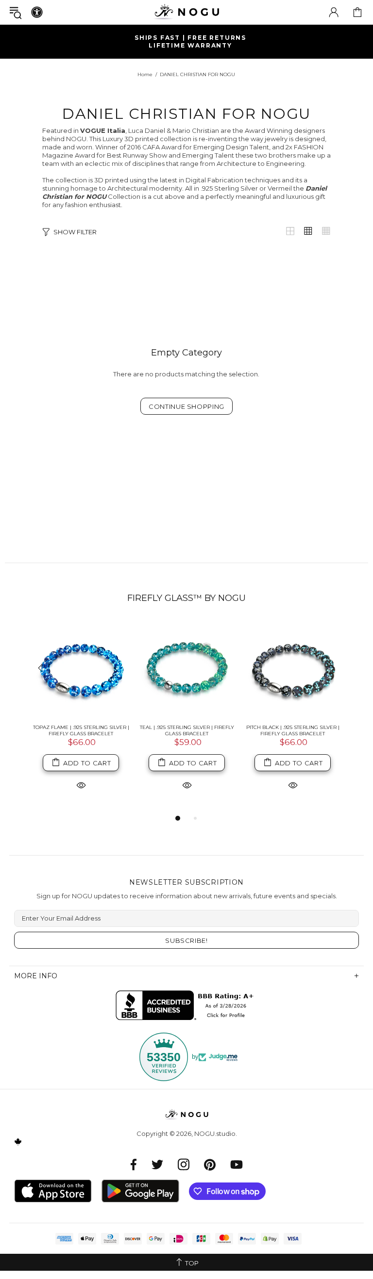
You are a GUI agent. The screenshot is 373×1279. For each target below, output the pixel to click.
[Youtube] (236, 1164)
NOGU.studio (186, 11)
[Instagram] (183, 1164)
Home (145, 74)
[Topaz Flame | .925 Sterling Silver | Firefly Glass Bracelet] (81, 669)
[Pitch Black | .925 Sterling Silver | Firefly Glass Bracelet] (293, 669)
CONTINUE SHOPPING (186, 406)
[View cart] (357, 12)
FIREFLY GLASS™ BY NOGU (186, 598)
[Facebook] (134, 1164)
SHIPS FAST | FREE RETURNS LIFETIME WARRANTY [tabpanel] (190, 41)
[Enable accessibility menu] (37, 12)
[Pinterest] (210, 1164)
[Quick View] (81, 784)
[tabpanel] (81, 716)
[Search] (15, 12)
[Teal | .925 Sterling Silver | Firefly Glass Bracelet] (187, 669)
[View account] (333, 12)
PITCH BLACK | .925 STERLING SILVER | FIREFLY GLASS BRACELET (292, 730)
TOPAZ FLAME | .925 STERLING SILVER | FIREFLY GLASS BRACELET (81, 730)
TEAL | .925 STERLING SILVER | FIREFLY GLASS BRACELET (187, 730)
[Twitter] (157, 1164)
